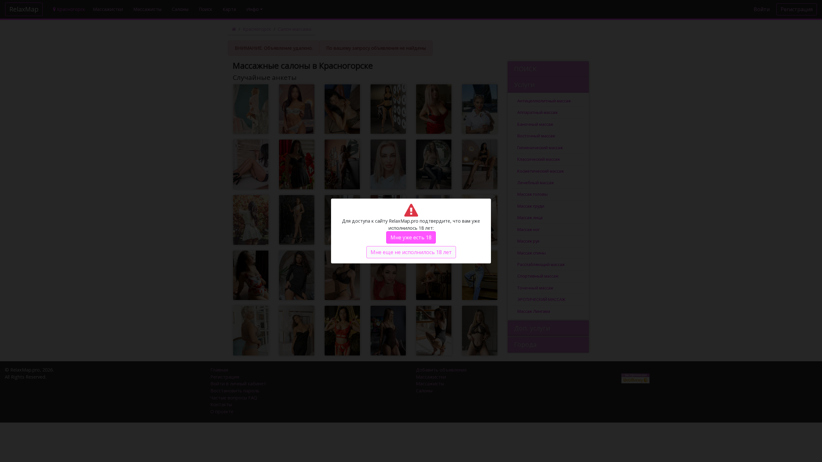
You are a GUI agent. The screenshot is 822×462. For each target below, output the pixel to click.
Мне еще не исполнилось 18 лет (411, 252)
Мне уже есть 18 (411, 237)
